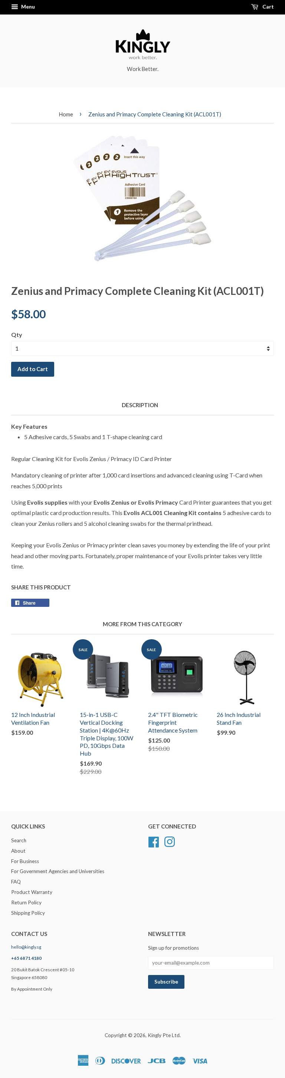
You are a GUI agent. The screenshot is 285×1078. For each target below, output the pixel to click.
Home (66, 114)
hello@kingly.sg (26, 947)
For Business (25, 861)
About (18, 851)
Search (18, 840)
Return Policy (26, 902)
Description (140, 405)
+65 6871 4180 (26, 958)
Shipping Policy (28, 913)
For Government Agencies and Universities (57, 871)
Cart (267, 6)
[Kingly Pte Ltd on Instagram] (169, 841)
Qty (16, 334)
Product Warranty (31, 892)
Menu (27, 6)
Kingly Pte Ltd (164, 1035)
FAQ (16, 882)
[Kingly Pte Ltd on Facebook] (153, 841)
